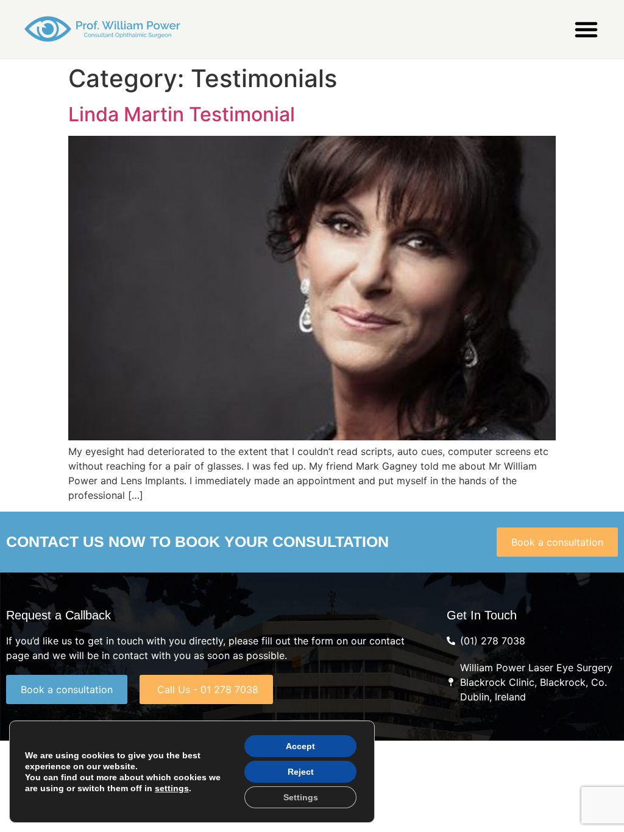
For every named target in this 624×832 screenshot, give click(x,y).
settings (172, 788)
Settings (300, 797)
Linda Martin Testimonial (181, 114)
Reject (301, 772)
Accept (300, 746)
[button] (586, 29)
